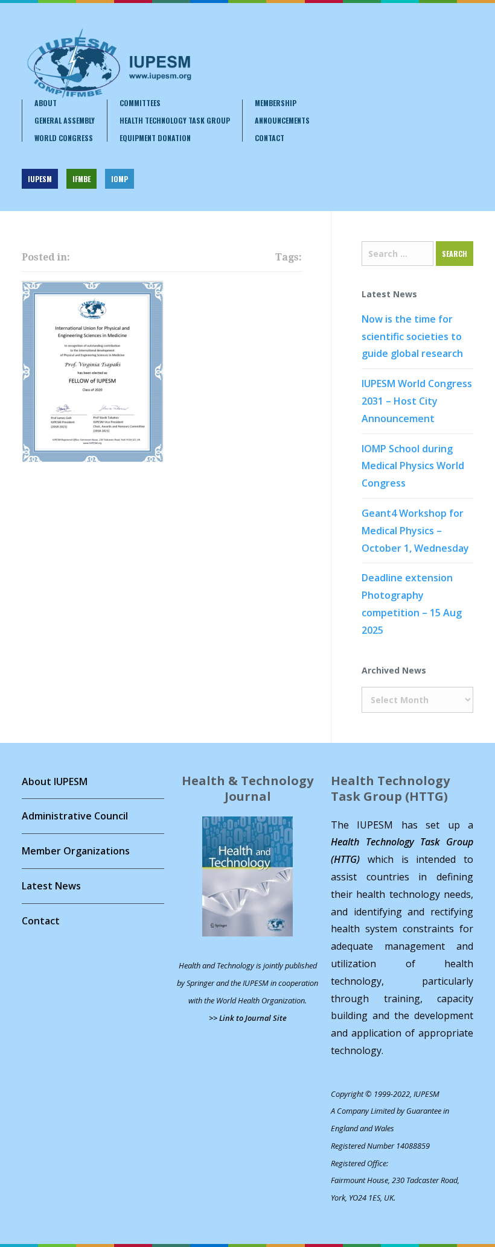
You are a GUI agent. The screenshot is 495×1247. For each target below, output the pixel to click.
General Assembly (64, 120)
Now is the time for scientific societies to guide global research (412, 336)
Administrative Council (75, 815)
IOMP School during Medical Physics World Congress (413, 466)
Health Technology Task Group (175, 120)
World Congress (63, 138)
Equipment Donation (155, 138)
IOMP (119, 179)
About (45, 103)
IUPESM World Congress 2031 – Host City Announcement (417, 401)
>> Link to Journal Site (248, 1017)
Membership (275, 103)
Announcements (282, 120)
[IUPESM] (109, 63)
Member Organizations (76, 850)
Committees (140, 103)
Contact (269, 138)
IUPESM (40, 179)
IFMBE (81, 179)
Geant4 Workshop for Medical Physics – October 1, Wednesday (415, 531)
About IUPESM (55, 781)
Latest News (51, 885)
